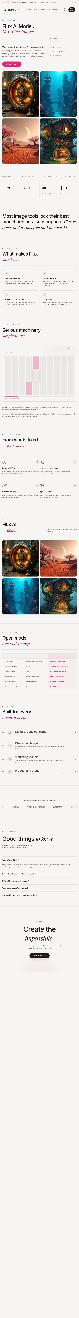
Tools (20, 10)
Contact (55, 9)
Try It (69, 2)
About (35, 9)
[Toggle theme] (61, 10)
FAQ (49, 9)
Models (28, 9)
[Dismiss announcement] (75, 2)
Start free (71, 9)
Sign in (65, 9)
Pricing (43, 9)
